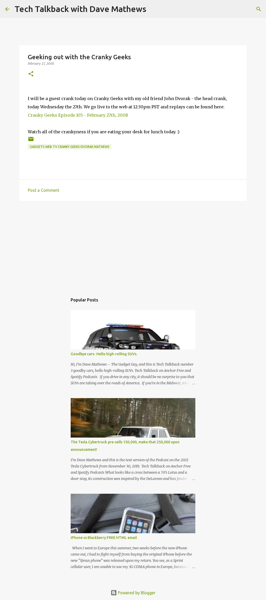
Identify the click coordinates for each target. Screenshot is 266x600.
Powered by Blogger (136, 592)
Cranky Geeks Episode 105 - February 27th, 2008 (78, 115)
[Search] (153, 9)
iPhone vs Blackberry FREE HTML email (104, 538)
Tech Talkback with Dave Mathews (80, 9)
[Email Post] (31, 141)
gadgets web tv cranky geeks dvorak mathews (69, 146)
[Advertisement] (133, 245)
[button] (31, 74)
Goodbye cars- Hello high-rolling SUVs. (104, 354)
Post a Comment (43, 190)
